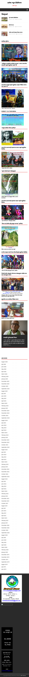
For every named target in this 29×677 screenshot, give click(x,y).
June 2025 (3, 396)
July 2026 (3, 364)
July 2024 (3, 423)
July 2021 (3, 508)
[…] (9, 345)
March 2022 (4, 491)
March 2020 (4, 547)
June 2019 (3, 569)
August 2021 (4, 505)
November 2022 (5, 471)
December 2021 (5, 498)
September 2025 (5, 388)
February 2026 (4, 376)
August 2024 (4, 420)
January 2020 (4, 552)
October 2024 (4, 415)
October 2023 (4, 445)
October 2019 (4, 559)
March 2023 (4, 462)
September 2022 (5, 476)
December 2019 (5, 554)
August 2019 (4, 564)
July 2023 (3, 452)
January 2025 (4, 408)
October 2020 (4, 530)
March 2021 (4, 518)
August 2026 (4, 361)
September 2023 (5, 447)
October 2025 (4, 386)
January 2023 (4, 466)
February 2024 (4, 435)
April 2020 (3, 545)
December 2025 (5, 381)
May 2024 (3, 427)
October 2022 (4, 474)
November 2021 (5, 501)
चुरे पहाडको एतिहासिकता (13, 17)
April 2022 (3, 488)
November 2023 (5, 442)
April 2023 (3, 459)
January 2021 (4, 523)
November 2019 (5, 557)
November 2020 (5, 527)
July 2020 (3, 537)
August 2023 (4, 449)
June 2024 (3, 425)
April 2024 (3, 430)
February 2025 (4, 405)
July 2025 (3, 393)
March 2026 (4, 374)
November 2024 (5, 413)
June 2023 (3, 454)
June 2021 (3, 510)
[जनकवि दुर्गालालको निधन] (14, 327)
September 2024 (5, 418)
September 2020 (5, 532)
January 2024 (4, 437)
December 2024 (5, 410)
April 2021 (3, 515)
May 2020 (3, 542)
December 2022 (5, 469)
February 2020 (4, 549)
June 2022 (3, 484)
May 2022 (3, 486)
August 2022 (4, 479)
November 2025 (5, 383)
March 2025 (4, 403)
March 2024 (4, 432)
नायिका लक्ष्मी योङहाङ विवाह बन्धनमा (15, 32)
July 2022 (3, 481)
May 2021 (3, 513)
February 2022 (4, 493)
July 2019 (3, 567)
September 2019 (5, 562)
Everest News (19, 19)
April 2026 (3, 371)
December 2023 (5, 440)
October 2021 (4, 503)
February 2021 (4, 520)
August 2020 (4, 535)
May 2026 (3, 369)
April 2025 (3, 401)
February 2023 (4, 464)
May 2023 (3, 457)
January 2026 (4, 379)
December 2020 (5, 525)
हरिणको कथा (11, 25)
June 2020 (3, 540)
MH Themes (23, 675)
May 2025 (3, 398)
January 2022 (4, 496)
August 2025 (4, 391)
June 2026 (3, 366)
